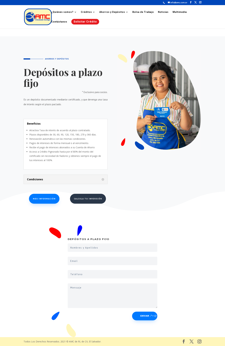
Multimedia (180, 12)
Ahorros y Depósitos (112, 12)
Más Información (44, 198)
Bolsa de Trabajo (143, 12)
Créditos (86, 12)
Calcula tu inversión (88, 198)
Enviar (144, 316)
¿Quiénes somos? (62, 12)
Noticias (163, 12)
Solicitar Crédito (85, 21)
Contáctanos (59, 22)
